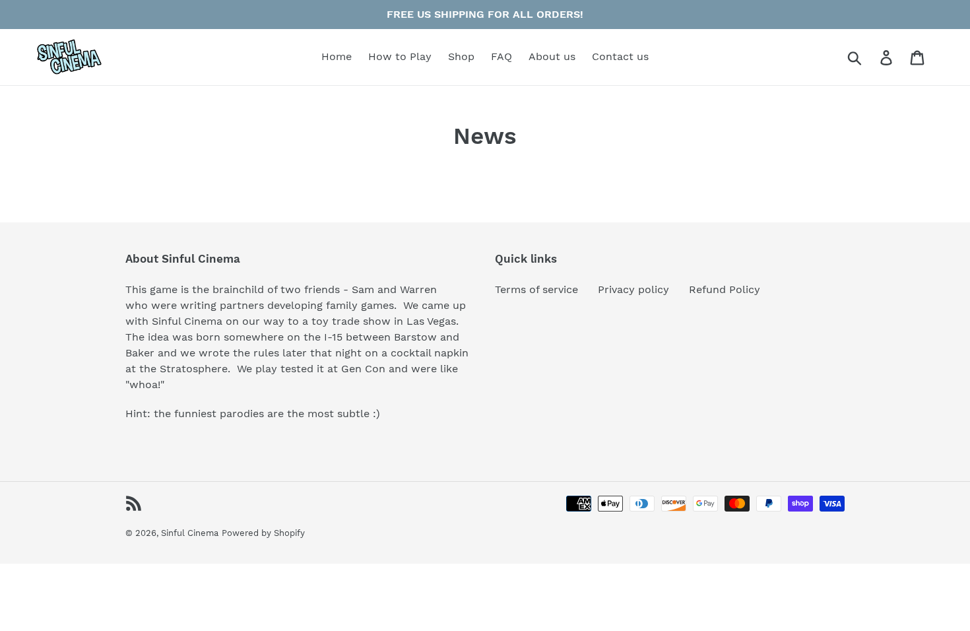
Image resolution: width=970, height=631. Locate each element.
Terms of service (536, 289)
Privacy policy (633, 289)
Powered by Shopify (263, 533)
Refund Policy (724, 289)
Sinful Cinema (189, 533)
